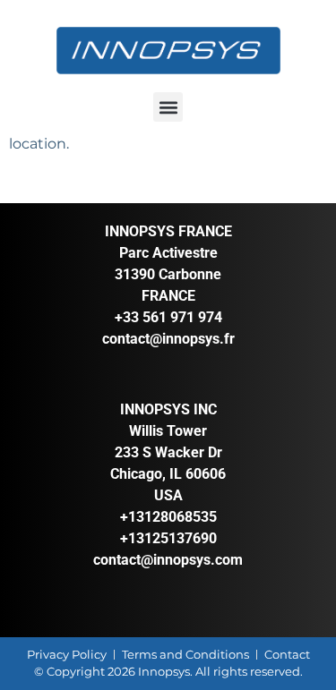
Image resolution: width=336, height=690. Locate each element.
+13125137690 (168, 538)
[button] (168, 107)
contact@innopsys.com (168, 559)
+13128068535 (168, 516)
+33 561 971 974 (168, 317)
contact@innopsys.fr (168, 338)
